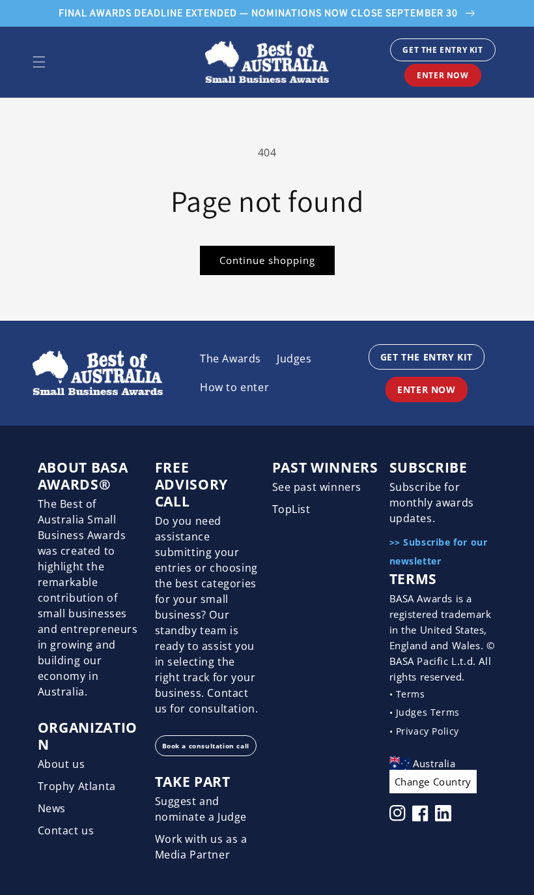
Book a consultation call (205, 745)
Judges (294, 358)
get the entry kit (442, 49)
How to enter (234, 387)
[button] (39, 62)
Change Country (433, 781)
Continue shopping (267, 260)
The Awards (230, 358)
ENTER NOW (442, 75)
